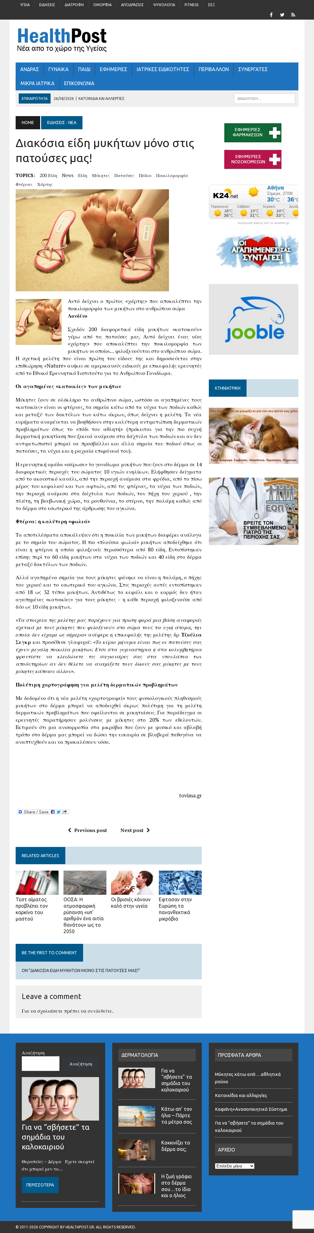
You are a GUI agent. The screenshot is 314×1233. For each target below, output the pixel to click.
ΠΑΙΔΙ (84, 69)
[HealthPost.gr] (157, 41)
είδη (82, 175)
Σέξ (211, 5)
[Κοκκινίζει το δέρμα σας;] (136, 1157)
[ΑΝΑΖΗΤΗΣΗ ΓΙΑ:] (264, 98)
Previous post (90, 830)
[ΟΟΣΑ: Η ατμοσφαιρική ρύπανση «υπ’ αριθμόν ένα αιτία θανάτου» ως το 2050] (84, 890)
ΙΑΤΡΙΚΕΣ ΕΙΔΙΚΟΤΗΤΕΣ (163, 69)
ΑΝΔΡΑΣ (29, 69)
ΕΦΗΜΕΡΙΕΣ (113, 69)
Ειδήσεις (47, 5)
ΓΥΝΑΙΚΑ (58, 69)
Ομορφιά (102, 5)
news (68, 175)
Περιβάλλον (214, 69)
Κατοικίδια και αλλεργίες (241, 1095)
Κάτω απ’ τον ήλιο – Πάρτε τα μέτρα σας (176, 1115)
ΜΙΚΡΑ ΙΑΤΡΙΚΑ (38, 83)
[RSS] (293, 14)
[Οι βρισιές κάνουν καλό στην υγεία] (132, 890)
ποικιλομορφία (172, 175)
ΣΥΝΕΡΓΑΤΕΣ (253, 69)
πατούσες (124, 175)
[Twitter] (282, 14)
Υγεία (25, 5)
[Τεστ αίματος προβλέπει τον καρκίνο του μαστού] (37, 890)
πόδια (145, 175)
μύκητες (101, 175)
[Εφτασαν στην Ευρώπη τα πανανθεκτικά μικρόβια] (180, 890)
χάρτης (45, 184)
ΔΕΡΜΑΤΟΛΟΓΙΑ (139, 1055)
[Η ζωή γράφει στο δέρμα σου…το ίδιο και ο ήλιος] (136, 1190)
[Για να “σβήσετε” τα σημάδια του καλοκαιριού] (60, 1117)
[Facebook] (271, 14)
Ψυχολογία (164, 5)
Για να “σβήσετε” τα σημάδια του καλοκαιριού (56, 1137)
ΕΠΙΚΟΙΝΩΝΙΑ (79, 83)
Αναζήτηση (33, 1053)
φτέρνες (24, 184)
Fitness (191, 5)
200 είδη (48, 175)
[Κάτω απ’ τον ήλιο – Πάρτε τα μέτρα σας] (136, 1123)
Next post (132, 830)
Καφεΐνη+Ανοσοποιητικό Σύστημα (251, 1109)
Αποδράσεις (132, 5)
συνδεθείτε (100, 1011)
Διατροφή (74, 5)
